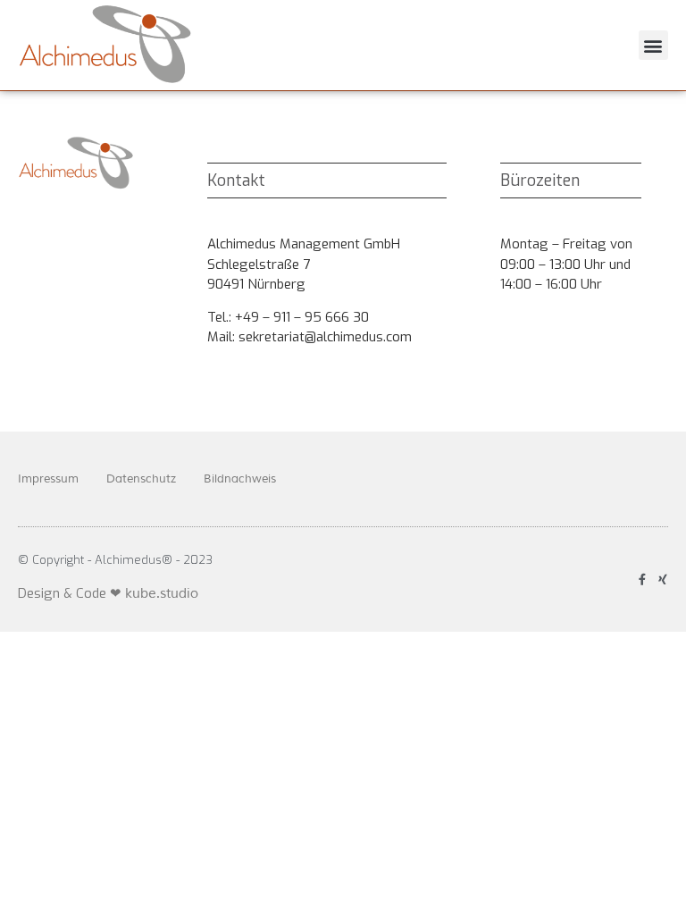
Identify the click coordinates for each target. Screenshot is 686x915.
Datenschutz (141, 479)
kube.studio (161, 593)
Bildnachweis (240, 479)
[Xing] (662, 579)
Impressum (48, 479)
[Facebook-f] (642, 579)
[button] (653, 45)
